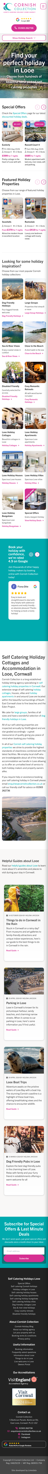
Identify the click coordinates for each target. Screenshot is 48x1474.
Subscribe (24, 1258)
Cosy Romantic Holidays (31, 400)
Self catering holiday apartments (24, 1295)
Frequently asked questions (24, 1352)
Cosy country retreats (24, 1310)
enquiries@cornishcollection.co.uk (25, 783)
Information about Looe (24, 1355)
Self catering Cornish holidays (24, 1286)
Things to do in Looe (24, 1358)
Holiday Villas (31, 483)
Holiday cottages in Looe (24, 1289)
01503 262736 (25, 27)
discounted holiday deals (14, 116)
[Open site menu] (43, 6)
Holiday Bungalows (10, 526)
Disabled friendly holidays (24, 1313)
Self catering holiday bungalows (24, 1298)
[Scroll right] (43, 107)
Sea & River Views (9, 356)
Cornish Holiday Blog (24, 1326)
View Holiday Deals (33, 520)
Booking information (24, 1349)
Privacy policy (24, 1338)
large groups (21, 712)
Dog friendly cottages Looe (24, 1304)
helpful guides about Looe (25, 865)
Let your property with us (24, 1332)
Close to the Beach (33, 353)
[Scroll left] (37, 107)
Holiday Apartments (33, 445)
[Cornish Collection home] (19, 7)
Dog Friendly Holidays (11, 316)
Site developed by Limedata (24, 1470)
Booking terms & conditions (24, 1335)
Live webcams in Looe (24, 1361)
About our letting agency (24, 1329)
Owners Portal (24, 1364)
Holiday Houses (9, 483)
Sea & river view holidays (24, 1307)
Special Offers (20, 113)
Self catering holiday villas (24, 1301)
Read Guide (11, 950)
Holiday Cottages (9, 445)
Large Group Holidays (34, 312)
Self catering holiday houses (24, 1292)
